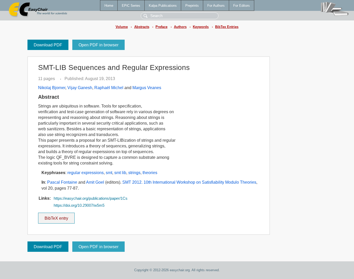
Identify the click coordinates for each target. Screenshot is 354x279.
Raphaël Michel (108, 87)
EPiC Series (131, 6)
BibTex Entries (226, 27)
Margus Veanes (146, 87)
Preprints (192, 6)
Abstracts (141, 27)
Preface (161, 27)
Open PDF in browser (98, 45)
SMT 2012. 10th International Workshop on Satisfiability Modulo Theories (189, 182)
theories (150, 172)
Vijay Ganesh (79, 87)
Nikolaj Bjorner (51, 87)
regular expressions (85, 172)
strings (134, 172)
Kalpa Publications (163, 6)
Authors (180, 27)
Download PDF (48, 45)
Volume (122, 27)
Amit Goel (95, 182)
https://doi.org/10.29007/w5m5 (79, 205)
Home (108, 6)
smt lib (120, 172)
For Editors (241, 6)
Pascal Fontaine (62, 182)
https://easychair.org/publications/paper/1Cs (91, 198)
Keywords (201, 27)
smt (109, 172)
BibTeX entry (60, 216)
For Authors (216, 6)
